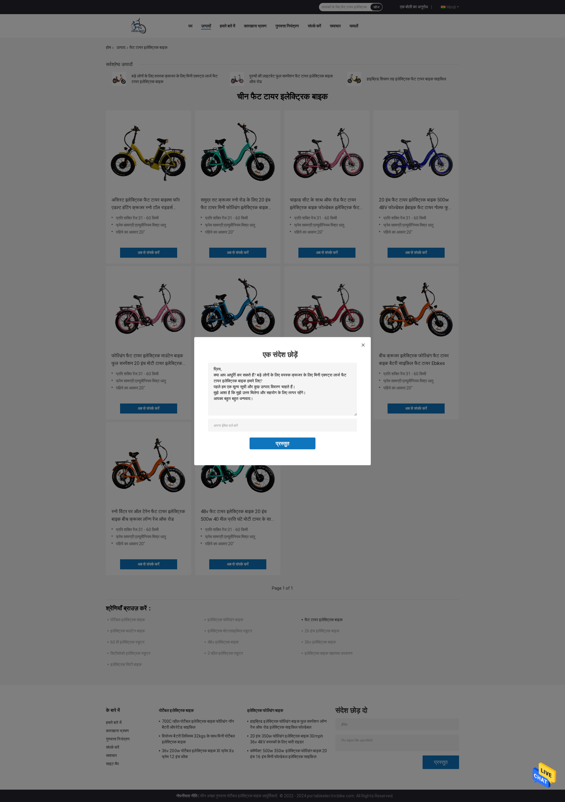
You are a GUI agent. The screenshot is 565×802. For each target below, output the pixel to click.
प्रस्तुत (282, 443)
